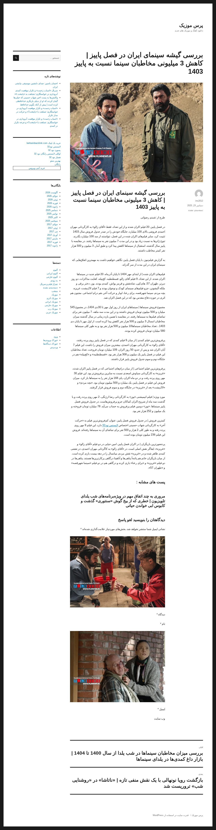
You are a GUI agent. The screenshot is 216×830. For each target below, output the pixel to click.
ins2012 (199, 200)
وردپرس (54, 347)
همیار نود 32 (55, 157)
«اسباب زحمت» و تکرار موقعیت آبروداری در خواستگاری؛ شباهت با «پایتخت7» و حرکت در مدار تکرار (37, 112)
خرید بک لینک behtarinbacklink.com (44, 143)
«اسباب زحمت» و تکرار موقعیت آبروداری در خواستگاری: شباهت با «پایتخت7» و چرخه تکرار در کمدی (36, 122)
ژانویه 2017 (52, 245)
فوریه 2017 (52, 242)
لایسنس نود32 (110, 425)
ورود (56, 336)
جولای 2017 (52, 224)
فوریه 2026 (52, 203)
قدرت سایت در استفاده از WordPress (170, 815)
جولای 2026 (52, 196)
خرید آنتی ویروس (37, 168)
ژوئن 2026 (53, 199)
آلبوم (55, 270)
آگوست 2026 (51, 192)
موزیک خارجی (51, 305)
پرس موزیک (191, 25)
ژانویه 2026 (52, 206)
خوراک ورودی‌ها (50, 340)
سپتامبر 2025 (51, 221)
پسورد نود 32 (54, 150)
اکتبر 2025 (53, 217)
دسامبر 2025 (52, 210)
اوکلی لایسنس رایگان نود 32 (47, 153)
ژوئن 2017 (53, 228)
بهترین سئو (55, 161)
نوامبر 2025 (52, 213)
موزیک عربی (52, 312)
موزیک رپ (53, 309)
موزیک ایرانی (51, 301)
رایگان (58, 164)
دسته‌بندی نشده (195, 210)
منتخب (55, 291)
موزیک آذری (52, 298)
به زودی (54, 280)
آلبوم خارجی (52, 277)
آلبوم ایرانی (52, 273)
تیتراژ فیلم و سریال (49, 284)
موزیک (55, 294)
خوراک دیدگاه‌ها (50, 343)
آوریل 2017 (52, 235)
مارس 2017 (52, 238)
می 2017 (53, 231)
